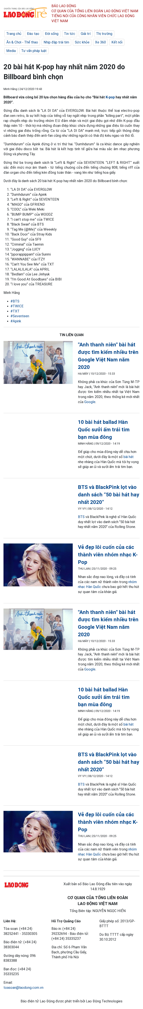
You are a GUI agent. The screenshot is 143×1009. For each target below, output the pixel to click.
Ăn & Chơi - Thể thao (22, 42)
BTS (81, 517)
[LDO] (38, 363)
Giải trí (86, 34)
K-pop (110, 97)
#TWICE (17, 306)
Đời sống (51, 34)
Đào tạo (33, 34)
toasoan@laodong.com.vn (23, 987)
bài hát (128, 457)
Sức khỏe (82, 42)
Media (11, 51)
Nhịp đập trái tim (56, 42)
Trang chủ (13, 34)
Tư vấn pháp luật (34, 51)
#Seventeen (19, 316)
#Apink (15, 321)
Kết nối (116, 42)
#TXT (15, 311)
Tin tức (69, 34)
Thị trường (104, 34)
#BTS (14, 301)
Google (89, 402)
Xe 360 (100, 42)
